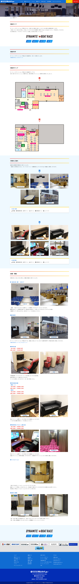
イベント (33, 1)
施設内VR (29, 557)
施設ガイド (38, 1)
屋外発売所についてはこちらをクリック (19, 342)
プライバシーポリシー (57, 559)
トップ (21, 1)
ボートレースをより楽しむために (46, 562)
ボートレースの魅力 (44, 558)
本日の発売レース (17, 558)
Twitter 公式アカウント (57, 564)
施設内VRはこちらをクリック (17, 57)
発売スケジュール (27, 1)
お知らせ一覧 (16, 562)
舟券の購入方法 (43, 560)
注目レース (16, 560)
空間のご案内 (30, 560)
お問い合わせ (75, 1)
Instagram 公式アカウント (58, 562)
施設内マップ (30, 558)
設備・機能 (30, 562)
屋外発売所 (49, 1)
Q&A (41, 565)
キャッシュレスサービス (57, 1)
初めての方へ (43, 1)
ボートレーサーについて (45, 563)
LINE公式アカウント (56, 560)
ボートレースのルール (44, 557)
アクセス (69, 1)
